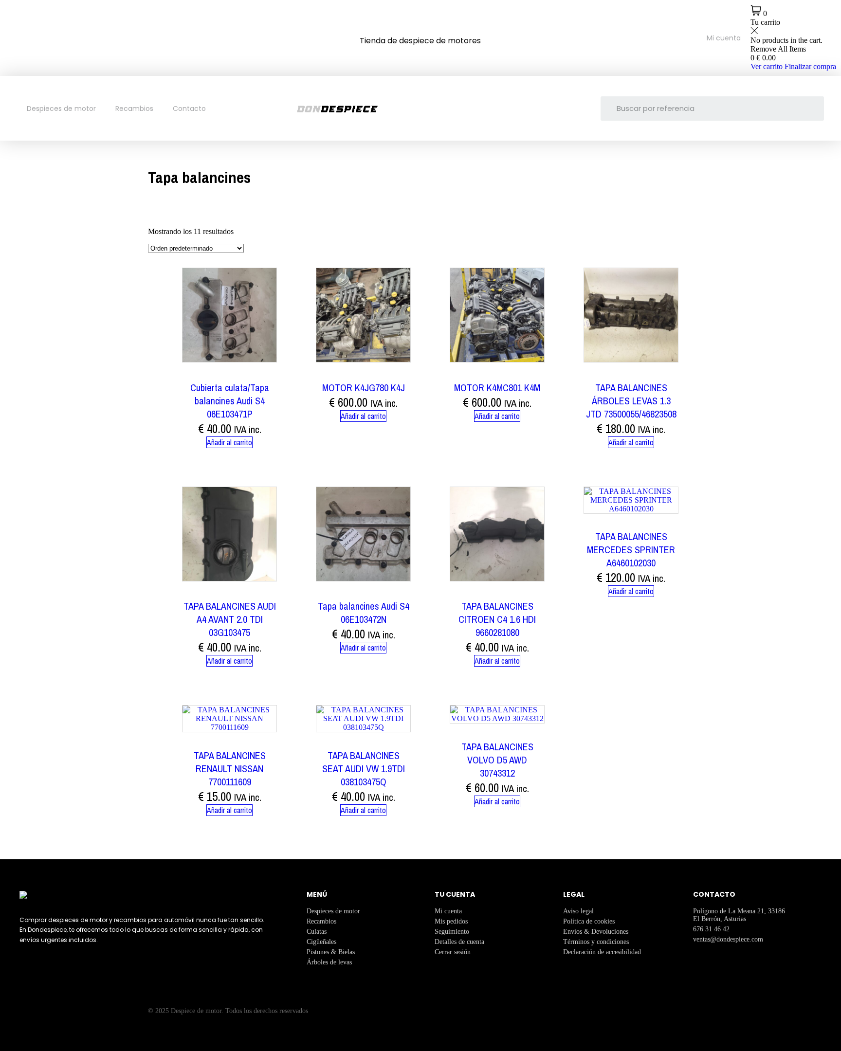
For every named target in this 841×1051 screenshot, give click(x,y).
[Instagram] (48, 37)
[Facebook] (17, 37)
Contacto (189, 108)
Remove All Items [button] (778, 49)
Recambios (134, 108)
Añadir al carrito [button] (229, 442)
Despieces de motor (61, 108)
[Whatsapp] (78, 37)
